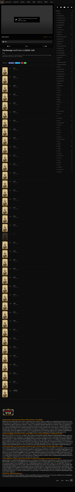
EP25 (14, 277)
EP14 (14, 181)
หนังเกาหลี (59, 157)
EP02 (14, 76)
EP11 (14, 155)
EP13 (14, 172)
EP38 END (15, 390)
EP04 (14, 94)
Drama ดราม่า (60, 34)
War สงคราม (60, 83)
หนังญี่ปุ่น (59, 148)
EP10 (14, 146)
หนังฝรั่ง (59, 150)
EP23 (14, 259)
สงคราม (59, 129)
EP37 (14, 381)
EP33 (14, 346)
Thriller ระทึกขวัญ (61, 78)
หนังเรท (59, 160)
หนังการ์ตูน (59, 136)
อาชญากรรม (60, 167)
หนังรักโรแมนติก (60, 155)
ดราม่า (59, 106)
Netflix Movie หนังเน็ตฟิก (62, 62)
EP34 (14, 355)
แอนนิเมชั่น (59, 171)
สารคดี (59, 134)
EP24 (14, 268)
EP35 (14, 364)
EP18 (14, 216)
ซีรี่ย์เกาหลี (40, 2)
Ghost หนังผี (60, 43)
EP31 (14, 329)
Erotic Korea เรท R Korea (62, 36)
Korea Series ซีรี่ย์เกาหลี (62, 55)
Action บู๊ (59, 13)
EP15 (14, 190)
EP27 (14, 294)
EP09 (14, 137)
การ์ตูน (51, 2)
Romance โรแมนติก (61, 69)
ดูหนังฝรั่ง (22, 2)
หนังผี (62, 480)
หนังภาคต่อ (59, 153)
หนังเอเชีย (59, 162)
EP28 (14, 303)
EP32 (14, 338)
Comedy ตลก (60, 27)
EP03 (14, 85)
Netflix (34, 2)
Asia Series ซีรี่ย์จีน (61, 22)
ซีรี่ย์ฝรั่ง (46, 2)
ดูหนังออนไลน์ (8, 2)
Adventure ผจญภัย (61, 15)
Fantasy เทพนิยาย (61, 41)
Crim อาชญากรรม (61, 29)
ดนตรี (58, 104)
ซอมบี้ (59, 97)
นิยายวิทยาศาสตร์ (61, 111)
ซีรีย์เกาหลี (67, 480)
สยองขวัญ (59, 132)
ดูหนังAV (28, 2)
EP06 (14, 111)
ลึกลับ (58, 127)
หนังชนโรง (59, 143)
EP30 (14, 320)
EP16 (14, 198)
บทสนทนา (59, 113)
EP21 (14, 242)
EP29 (14, 312)
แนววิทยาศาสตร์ (60, 169)
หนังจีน (59, 141)
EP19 (14, 224)
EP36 (14, 373)
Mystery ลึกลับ (60, 57)
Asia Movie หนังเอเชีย (61, 20)
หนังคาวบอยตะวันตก (61, 139)
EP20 (14, 233)
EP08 (14, 129)
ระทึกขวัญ (59, 125)
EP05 (14, 103)
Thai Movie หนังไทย (61, 76)
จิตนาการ (59, 92)
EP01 (14, 68)
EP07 (14, 120)
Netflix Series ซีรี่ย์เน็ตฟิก (62, 64)
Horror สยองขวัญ (60, 48)
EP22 (14, 251)
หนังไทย (59, 164)
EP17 (14, 207)
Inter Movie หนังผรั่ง (61, 50)
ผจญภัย (59, 120)
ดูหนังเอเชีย (16, 2)
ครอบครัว (59, 90)
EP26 (14, 285)
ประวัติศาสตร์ (60, 118)
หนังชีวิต (59, 146)
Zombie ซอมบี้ (60, 85)
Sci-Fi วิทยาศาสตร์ (61, 71)
